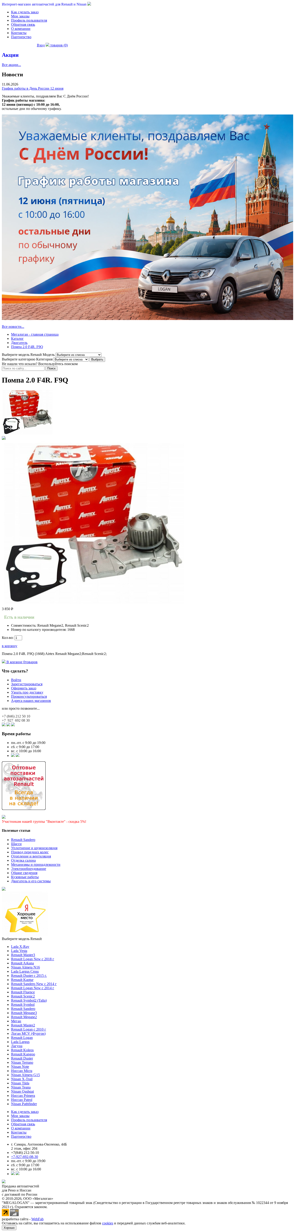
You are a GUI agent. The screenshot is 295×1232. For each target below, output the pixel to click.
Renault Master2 (23, 1025)
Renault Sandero (23, 840)
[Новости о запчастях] (13, 755)
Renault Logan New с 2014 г (32, 988)
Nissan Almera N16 (25, 967)
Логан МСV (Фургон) (28, 1033)
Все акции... (11, 65)
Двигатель (19, 343)
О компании (20, 29)
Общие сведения (24, 873)
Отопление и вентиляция (31, 856)
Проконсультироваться (29, 696)
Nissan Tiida (20, 1083)
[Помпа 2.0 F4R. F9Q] (27, 434)
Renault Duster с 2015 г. (29, 976)
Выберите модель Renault (22, 939)
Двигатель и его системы (31, 881)
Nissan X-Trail (21, 1079)
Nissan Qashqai (22, 1091)
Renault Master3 (23, 955)
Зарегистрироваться (26, 684)
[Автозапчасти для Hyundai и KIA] (4, 889)
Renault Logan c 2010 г (28, 1029)
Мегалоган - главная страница (35, 334)
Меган (16, 1021)
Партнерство (21, 37)
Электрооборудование (28, 869)
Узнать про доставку (27, 692)
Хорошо (9, 1227)
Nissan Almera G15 (25, 1075)
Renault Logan (22, 1038)
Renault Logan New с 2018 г (32, 959)
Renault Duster (22, 1058)
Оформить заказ (23, 688)
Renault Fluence (23, 992)
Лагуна (16, 1046)
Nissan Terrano (22, 1062)
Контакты (19, 33)
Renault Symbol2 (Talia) (29, 1000)
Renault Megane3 (24, 1013)
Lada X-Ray (20, 947)
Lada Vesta (19, 951)
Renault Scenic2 (23, 996)
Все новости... (13, 327)
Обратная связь (23, 24)
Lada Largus (20, 1042)
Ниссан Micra (21, 1071)
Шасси (16, 844)
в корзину (9, 646)
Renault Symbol (23, 1004)
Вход (41, 45)
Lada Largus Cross (25, 971)
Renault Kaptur (22, 980)
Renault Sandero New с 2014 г (34, 984)
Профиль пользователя (29, 20)
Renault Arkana (22, 963)
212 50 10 (16, 716)
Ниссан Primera (23, 1096)
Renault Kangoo (23, 1054)
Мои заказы (20, 16)
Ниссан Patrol (21, 1100)
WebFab (37, 1219)
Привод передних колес (30, 852)
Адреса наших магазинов (31, 701)
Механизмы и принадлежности (35, 864)
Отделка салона (23, 860)
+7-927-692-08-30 (24, 1157)
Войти (16, 680)
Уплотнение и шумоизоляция (34, 848)
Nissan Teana (21, 1087)
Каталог (17, 338)
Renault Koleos (22, 1050)
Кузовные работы (25, 877)
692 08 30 (16, 720)
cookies (107, 1223)
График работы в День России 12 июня (32, 88)
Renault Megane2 (24, 1017)
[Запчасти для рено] (17, 755)
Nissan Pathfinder (24, 1104)
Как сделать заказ (24, 12)
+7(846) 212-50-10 (25, 1153)
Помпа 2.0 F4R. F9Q (27, 347)
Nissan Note (20, 1067)
